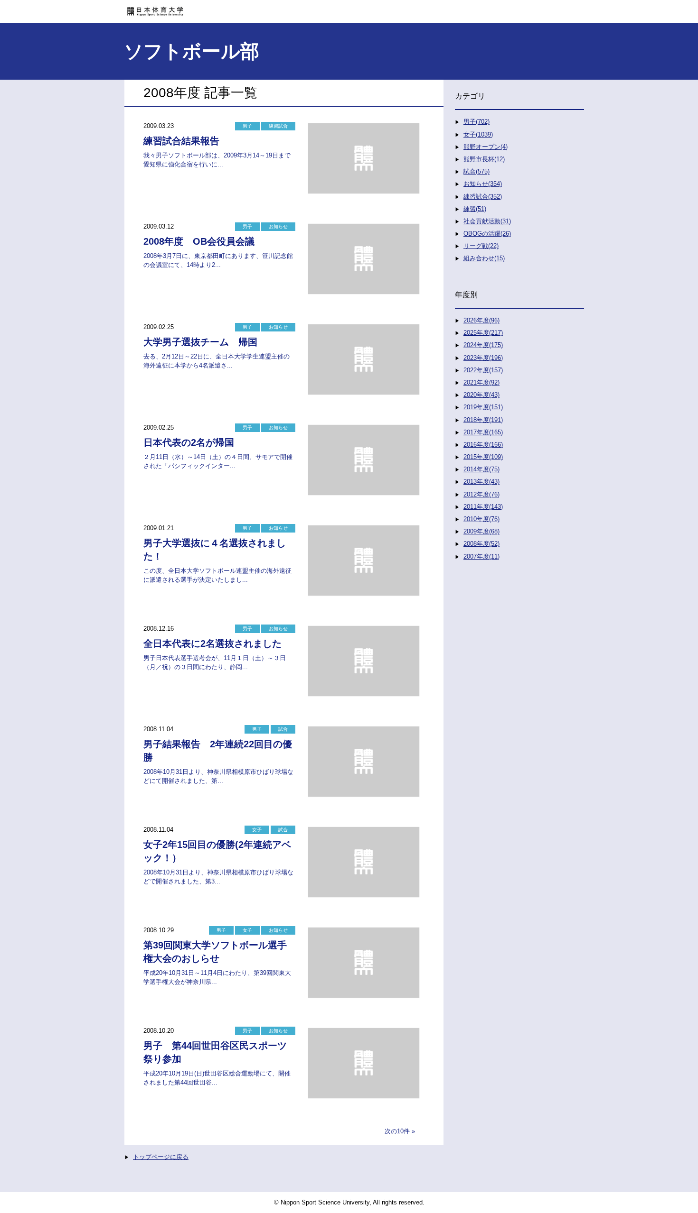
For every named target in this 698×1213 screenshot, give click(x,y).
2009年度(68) (481, 531)
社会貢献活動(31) (487, 221)
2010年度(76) (481, 519)
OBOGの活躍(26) (487, 233)
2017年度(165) (483, 432)
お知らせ (278, 226)
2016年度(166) (483, 444)
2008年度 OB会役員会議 (199, 241)
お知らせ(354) (482, 183)
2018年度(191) (483, 419)
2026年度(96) (481, 320)
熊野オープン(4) (485, 146)
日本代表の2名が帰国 (188, 442)
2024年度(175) (483, 345)
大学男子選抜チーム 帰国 (200, 342)
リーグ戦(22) (481, 245)
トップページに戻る (161, 1156)
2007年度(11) (481, 556)
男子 (247, 126)
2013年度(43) (481, 481)
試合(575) (476, 171)
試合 (283, 729)
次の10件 (397, 1131)
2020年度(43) (481, 394)
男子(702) (476, 121)
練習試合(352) (482, 196)
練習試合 (278, 126)
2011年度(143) (483, 506)
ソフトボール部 (191, 51)
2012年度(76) (481, 494)
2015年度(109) (483, 456)
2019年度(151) (483, 407)
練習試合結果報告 (181, 141)
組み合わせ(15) (484, 258)
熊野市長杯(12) (484, 159)
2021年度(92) (481, 382)
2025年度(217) (483, 332)
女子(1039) (478, 134)
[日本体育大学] (349, 8)
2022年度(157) (483, 370)
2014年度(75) (481, 469)
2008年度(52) (481, 543)
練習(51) (474, 208)
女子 (257, 829)
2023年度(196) (483, 357)
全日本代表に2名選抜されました (212, 643)
